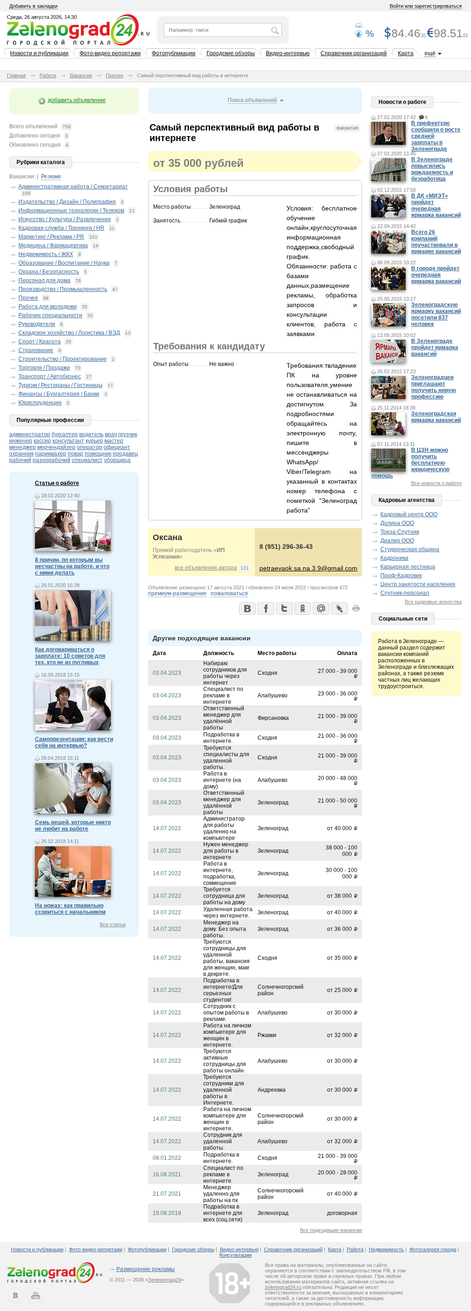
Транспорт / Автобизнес (49, 376)
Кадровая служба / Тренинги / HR (61, 228)
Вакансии (81, 75)
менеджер (22, 447)
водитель (91, 434)
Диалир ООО (397, 540)
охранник (21, 453)
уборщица (117, 460)
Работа (48, 75)
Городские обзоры (231, 53)
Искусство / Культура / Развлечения (64, 219)
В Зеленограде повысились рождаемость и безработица (432, 169)
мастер (113, 441)
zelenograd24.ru (283, 1287)
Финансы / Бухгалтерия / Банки (58, 394)
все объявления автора (206, 567)
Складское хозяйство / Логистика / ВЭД (69, 333)
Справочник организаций (354, 53)
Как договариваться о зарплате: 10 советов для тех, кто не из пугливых (70, 656)
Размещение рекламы (145, 1269)
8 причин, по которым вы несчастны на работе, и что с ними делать (72, 566)
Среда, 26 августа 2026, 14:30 (42, 17)
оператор (89, 447)
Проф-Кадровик (401, 575)
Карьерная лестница (407, 567)
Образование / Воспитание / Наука (63, 263)
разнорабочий (51, 460)
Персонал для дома (44, 280)
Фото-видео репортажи (110, 53)
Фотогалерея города (432, 1249)
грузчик (127, 434)
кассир (42, 441)
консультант (68, 441)
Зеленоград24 (164, 1279)
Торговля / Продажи (44, 368)
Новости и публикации (39, 53)
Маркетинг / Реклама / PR (51, 237)
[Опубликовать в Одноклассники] (302, 608)
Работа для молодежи (47, 306)
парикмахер (50, 453)
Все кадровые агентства (433, 601)
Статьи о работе (57, 483)
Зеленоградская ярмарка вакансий (436, 416)
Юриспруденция (40, 402)
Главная (16, 75)
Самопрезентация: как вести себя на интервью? (74, 742)
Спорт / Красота (39, 341)
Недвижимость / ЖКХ (45, 254)
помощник (98, 453)
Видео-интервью (288, 53)
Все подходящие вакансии (331, 1230)
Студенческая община (409, 549)
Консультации (235, 1255)
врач (111, 434)
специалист (87, 460)
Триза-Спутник (399, 532)
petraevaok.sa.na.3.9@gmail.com (308, 568)
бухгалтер (65, 434)
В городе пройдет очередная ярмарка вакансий (436, 275)
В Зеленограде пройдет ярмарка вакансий (434, 347)
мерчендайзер (56, 447)
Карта (406, 53)
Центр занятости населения (417, 584)
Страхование (35, 350)
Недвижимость (386, 1249)
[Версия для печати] (356, 611)
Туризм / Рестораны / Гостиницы (60, 385)
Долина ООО (397, 523)
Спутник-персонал (404, 593)
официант (116, 447)
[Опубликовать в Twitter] (284, 608)
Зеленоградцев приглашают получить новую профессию (433, 387)
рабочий (20, 460)
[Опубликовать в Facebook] (265, 608)
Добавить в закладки (33, 6)
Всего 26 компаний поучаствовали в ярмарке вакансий (436, 242)
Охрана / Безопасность (48, 271)
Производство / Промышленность (62, 289)
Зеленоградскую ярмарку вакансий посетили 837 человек (436, 314)
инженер (20, 441)
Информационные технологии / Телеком (71, 210)
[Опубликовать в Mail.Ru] (320, 608)
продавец (125, 453)
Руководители (36, 324)
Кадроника (394, 558)
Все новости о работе (436, 483)
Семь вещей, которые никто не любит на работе (73, 825)
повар (75, 453)
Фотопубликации (173, 53)
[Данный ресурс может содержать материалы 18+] (229, 1283)
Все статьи (113, 924)
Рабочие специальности (50, 315)
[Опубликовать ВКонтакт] (247, 608)
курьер (94, 441)
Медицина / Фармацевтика (53, 245)
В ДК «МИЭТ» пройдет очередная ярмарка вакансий (436, 205)
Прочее (114, 75)
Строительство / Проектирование (62, 359)
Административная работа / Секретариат (73, 186)
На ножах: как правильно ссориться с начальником (70, 908)
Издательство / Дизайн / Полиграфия (67, 202)
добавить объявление (77, 100)
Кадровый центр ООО (408, 514)
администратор (29, 434)
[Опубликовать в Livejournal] (339, 608)
